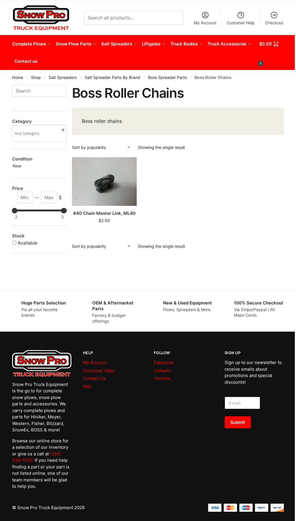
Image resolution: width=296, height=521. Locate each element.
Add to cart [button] (104, 232)
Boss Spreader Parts (167, 77)
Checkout (274, 22)
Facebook (164, 362)
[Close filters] (68, 88)
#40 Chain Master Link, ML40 (104, 213)
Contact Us (94, 378)
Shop (36, 77)
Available (27, 243)
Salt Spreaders (63, 77)
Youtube (162, 378)
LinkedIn (162, 370)
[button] (271, 52)
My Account (205, 22)
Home (17, 77)
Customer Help (241, 22)
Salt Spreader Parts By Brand (112, 77)
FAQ (87, 386)
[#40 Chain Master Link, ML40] (104, 181)
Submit (237, 422)
